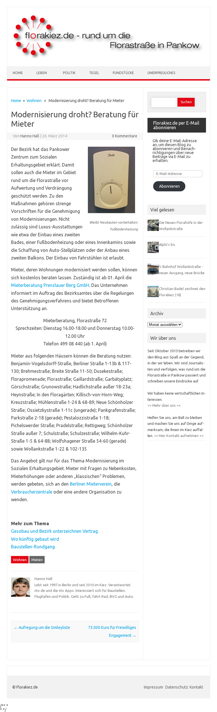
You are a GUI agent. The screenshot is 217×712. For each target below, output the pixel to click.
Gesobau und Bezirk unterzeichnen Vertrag (54, 531)
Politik (69, 73)
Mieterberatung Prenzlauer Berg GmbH (50, 285)
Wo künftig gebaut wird (35, 539)
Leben (41, 73)
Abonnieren (169, 186)
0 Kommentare (124, 136)
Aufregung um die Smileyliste (42, 627)
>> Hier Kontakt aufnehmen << (178, 436)
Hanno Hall (29, 136)
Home (18, 73)
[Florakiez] (108, 57)
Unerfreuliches (161, 73)
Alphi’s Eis (167, 244)
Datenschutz (176, 687)
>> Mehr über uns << (164, 405)
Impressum (154, 687)
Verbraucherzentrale (31, 491)
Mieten (37, 560)
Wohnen (34, 100)
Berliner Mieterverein (91, 483)
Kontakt (196, 687)
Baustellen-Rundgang (33, 546)
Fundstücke (123, 73)
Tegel (94, 73)
